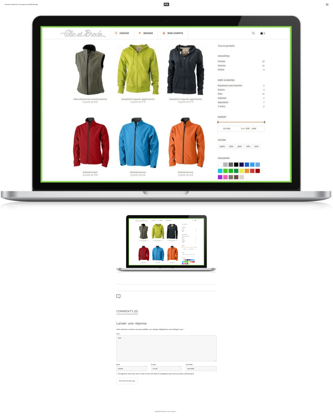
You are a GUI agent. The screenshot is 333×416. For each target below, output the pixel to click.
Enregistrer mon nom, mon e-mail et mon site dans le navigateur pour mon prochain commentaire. (156, 374)
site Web (189, 364)
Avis (118, 334)
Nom (118, 364)
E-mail (153, 364)
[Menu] (327, 5)
